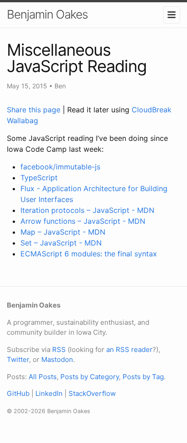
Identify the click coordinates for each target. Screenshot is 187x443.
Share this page (35, 109)
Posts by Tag (143, 376)
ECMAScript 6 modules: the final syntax (88, 253)
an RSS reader (129, 349)
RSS (59, 349)
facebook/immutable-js (60, 166)
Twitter (18, 359)
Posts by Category (89, 376)
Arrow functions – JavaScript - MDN (82, 221)
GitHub (18, 393)
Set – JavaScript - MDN (61, 242)
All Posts (43, 376)
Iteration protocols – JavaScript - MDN (87, 210)
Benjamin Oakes (47, 14)
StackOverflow (92, 393)
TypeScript (39, 177)
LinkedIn (49, 393)
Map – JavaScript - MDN (62, 231)
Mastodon (57, 359)
